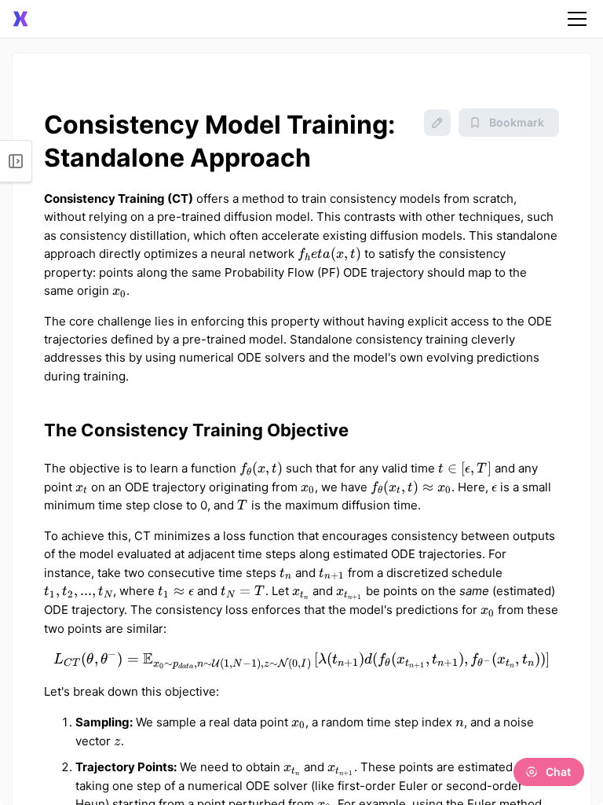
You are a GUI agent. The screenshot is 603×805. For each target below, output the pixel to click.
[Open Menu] (16, 161)
